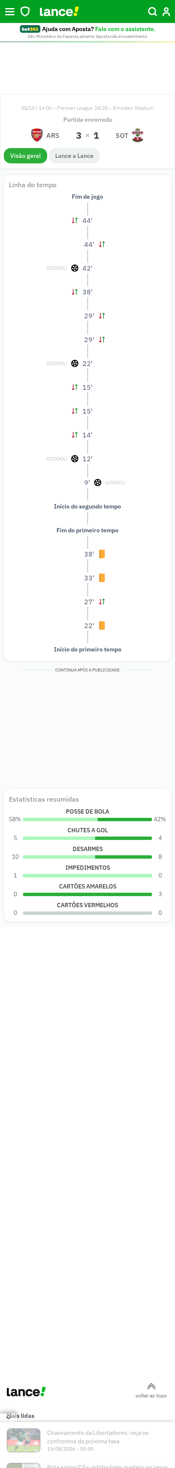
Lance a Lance (74, 156)
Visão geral (25, 156)
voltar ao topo (151, 1395)
